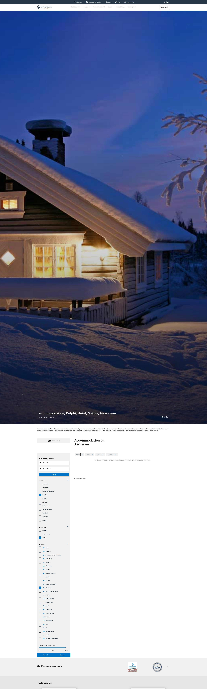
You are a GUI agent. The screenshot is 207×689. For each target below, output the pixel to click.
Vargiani (45, 513)
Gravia (44, 520)
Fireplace (48, 566)
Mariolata (45, 484)
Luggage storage (51, 584)
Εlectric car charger (52, 638)
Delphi (44, 495)
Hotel (44, 537)
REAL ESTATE (121, 7)
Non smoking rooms (52, 591)
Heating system (50, 573)
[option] (132, 667)
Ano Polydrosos (47, 509)
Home (40, 417)
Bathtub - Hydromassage (53, 555)
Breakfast (49, 558)
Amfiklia (44, 502)
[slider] (65, 647)
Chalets (44, 530)
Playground (49, 602)
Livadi (44, 498)
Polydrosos (45, 506)
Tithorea (45, 516)
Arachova (45, 487)
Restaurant (49, 609)
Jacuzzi (48, 577)
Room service (50, 613)
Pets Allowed (50, 598)
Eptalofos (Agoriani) (48, 491)
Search (54, 474)
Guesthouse (46, 534)
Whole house (50, 631)
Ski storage (49, 620)
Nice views (49, 588)
